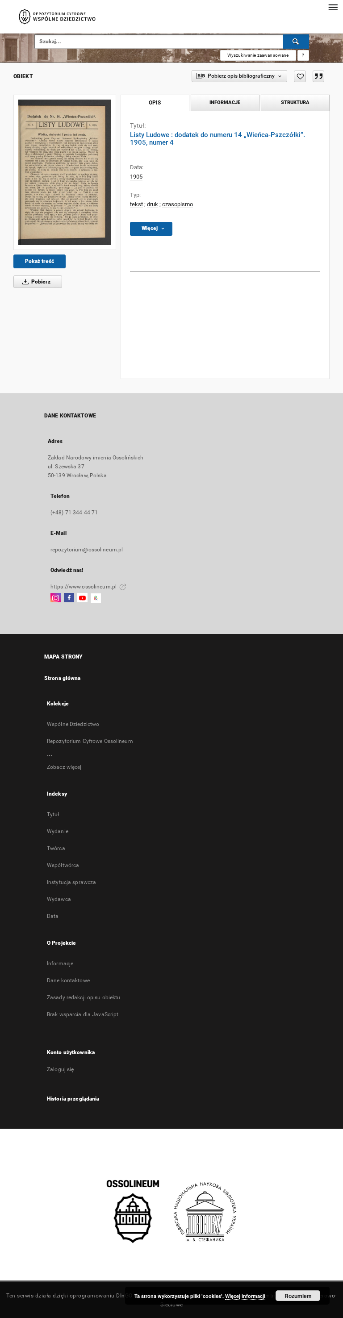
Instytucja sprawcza (71, 882)
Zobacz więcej (64, 767)
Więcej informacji (245, 1296)
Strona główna (62, 678)
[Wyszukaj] (296, 41)
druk (152, 204)
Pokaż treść (39, 261)
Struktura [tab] (295, 102)
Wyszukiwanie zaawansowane (258, 55)
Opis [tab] (155, 103)
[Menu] (333, 7)
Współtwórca (63, 865)
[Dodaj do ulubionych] (300, 76)
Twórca (56, 848)
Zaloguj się (60, 1069)
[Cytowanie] (318, 76)
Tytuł (53, 814)
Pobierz (40, 282)
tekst (136, 204)
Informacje (60, 963)
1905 (136, 176)
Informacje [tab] (224, 102)
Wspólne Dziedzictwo (73, 724)
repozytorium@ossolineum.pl (86, 549)
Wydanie (57, 831)
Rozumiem (298, 1296)
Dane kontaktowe (68, 980)
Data (53, 916)
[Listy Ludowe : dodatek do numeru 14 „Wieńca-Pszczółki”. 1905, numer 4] (64, 172)
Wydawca (59, 899)
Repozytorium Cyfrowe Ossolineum (90, 741)
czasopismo (177, 204)
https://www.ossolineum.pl (84, 587)
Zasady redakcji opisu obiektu (83, 997)
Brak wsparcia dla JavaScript (82, 1014)
